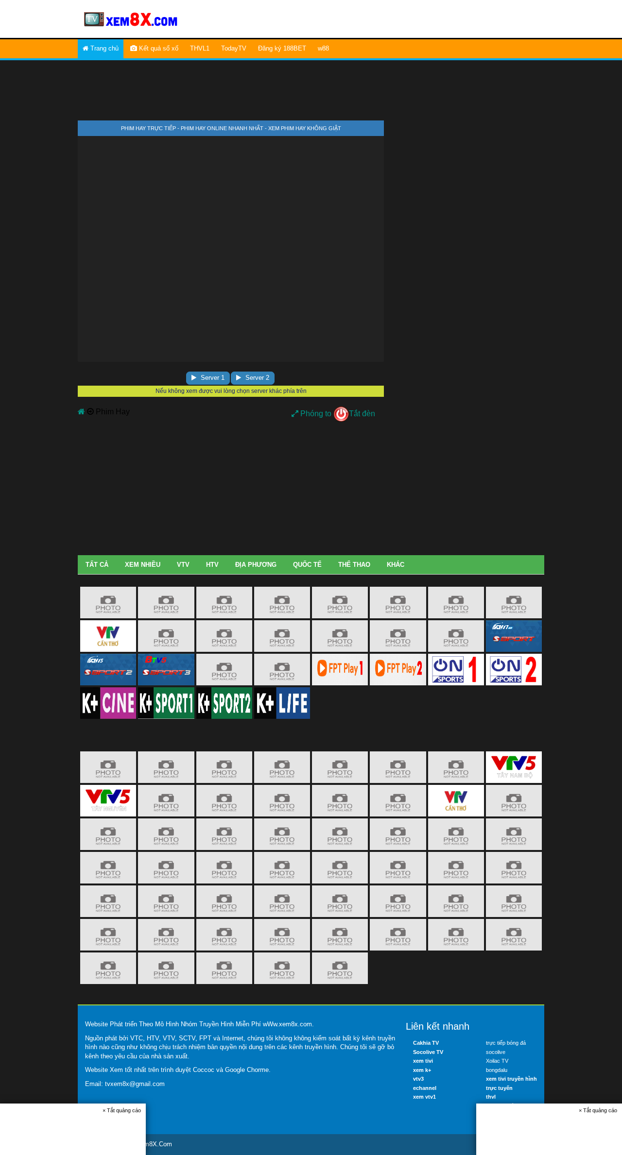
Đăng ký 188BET (282, 48)
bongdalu (496, 1070)
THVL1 (199, 48)
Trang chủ (103, 48)
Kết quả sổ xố (157, 48)
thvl (491, 1097)
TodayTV (233, 48)
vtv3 (418, 1079)
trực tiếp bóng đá (506, 1043)
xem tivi (423, 1061)
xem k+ (422, 1070)
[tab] (97, 565)
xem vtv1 (424, 1097)
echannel (424, 1088)
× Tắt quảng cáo (122, 1110)
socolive (495, 1052)
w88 (323, 48)
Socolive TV (428, 1052)
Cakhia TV (426, 1043)
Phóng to (314, 413)
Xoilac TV (497, 1061)
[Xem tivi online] (131, 18)
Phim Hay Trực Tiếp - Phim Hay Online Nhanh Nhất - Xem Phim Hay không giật (231, 128)
